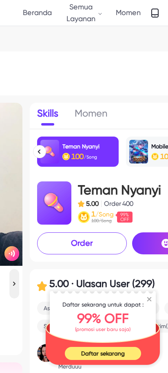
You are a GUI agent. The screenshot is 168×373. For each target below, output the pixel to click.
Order (82, 243)
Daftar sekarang (103, 353)
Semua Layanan (80, 12)
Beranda (37, 12)
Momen (128, 12)
